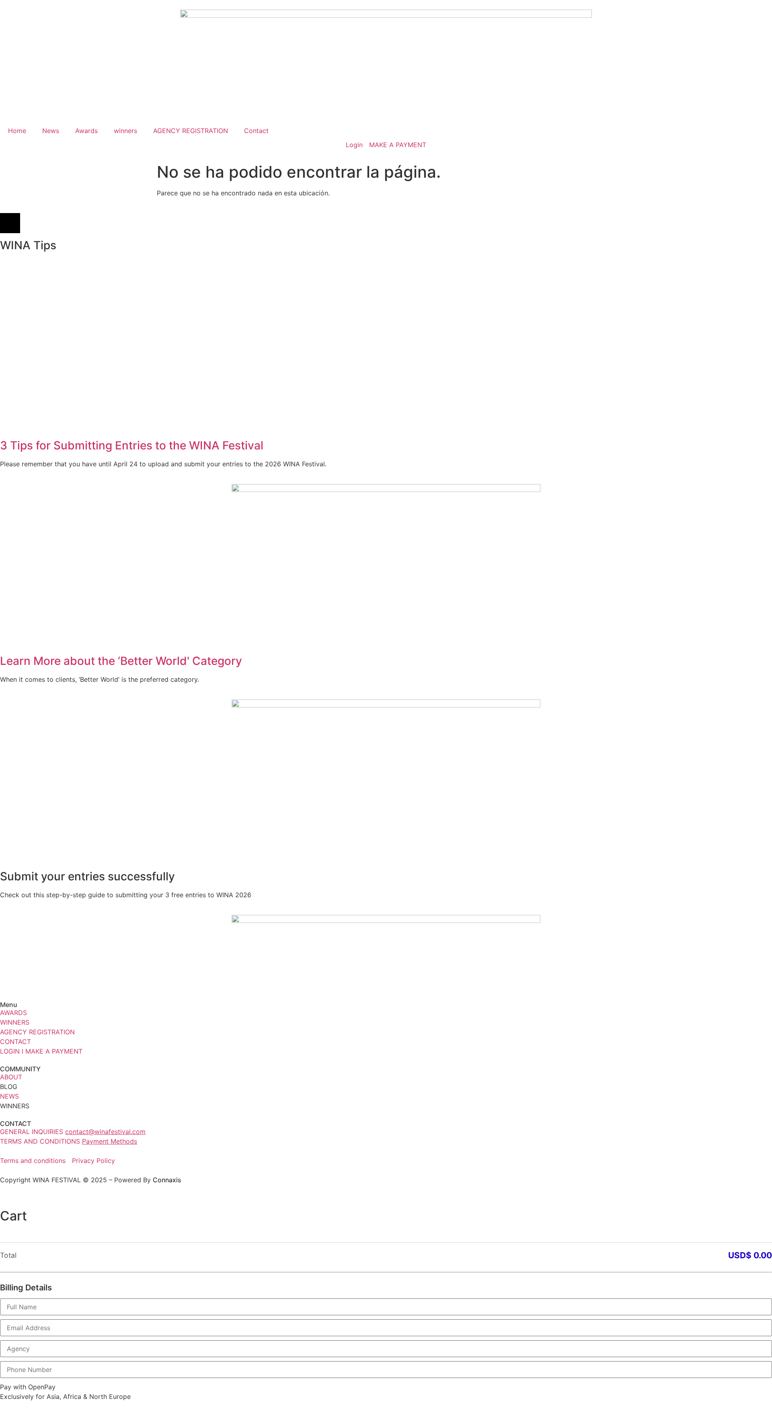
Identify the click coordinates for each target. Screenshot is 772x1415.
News (50, 131)
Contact (256, 131)
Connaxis (167, 1180)
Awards (86, 131)
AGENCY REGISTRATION (190, 131)
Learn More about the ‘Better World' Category (121, 661)
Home (17, 131)
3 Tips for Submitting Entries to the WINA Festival (131, 445)
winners (125, 131)
